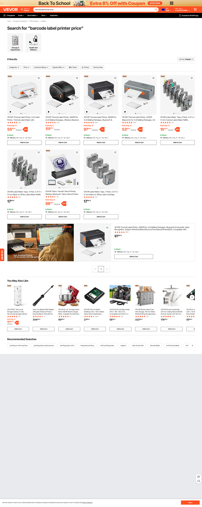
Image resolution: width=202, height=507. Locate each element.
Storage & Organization (20, 21)
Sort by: (182, 59)
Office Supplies (33, 21)
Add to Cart (24, 142)
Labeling (43, 21)
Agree (190, 502)
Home (9, 21)
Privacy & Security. (87, 502)
